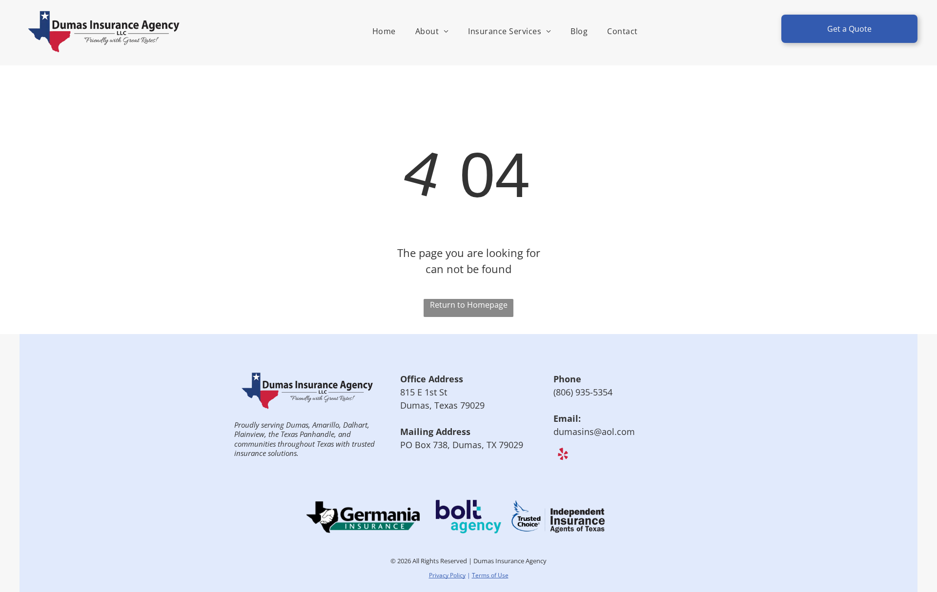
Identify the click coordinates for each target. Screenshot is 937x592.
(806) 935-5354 (582, 392)
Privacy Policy (447, 575)
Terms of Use (490, 575)
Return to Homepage (469, 304)
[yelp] (562, 455)
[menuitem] (384, 31)
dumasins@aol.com (594, 431)
